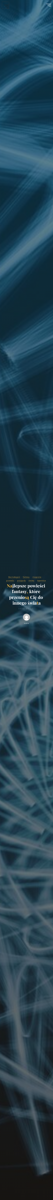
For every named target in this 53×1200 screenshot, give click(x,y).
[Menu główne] (48, 5)
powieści (10, 580)
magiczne (36, 577)
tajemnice (41, 580)
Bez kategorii (14, 577)
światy (31, 580)
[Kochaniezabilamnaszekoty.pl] (5, 5)
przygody (21, 580)
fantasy (26, 577)
